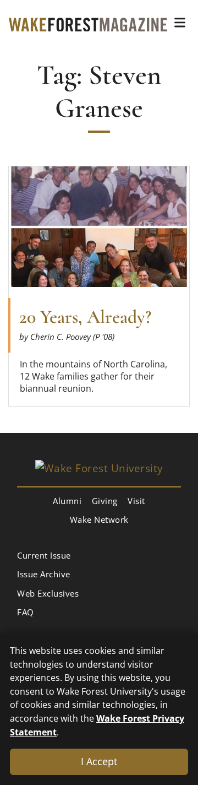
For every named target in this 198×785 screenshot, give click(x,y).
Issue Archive (43, 574)
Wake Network (99, 519)
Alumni (67, 500)
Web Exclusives (48, 593)
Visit (136, 500)
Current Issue (44, 555)
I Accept (99, 761)
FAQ (25, 612)
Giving (105, 500)
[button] (180, 22)
